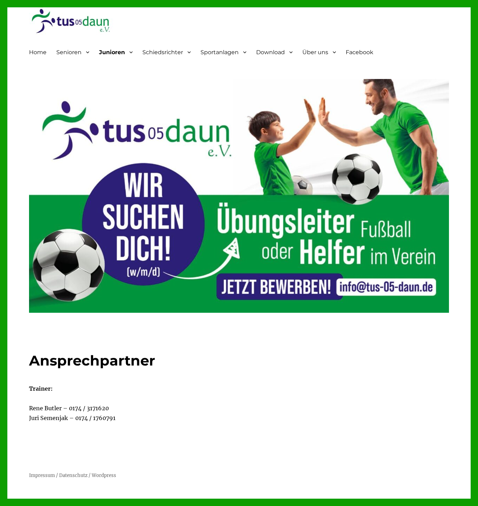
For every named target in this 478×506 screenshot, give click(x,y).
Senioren (69, 52)
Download (270, 52)
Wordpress (104, 475)
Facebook (359, 52)
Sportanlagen (220, 52)
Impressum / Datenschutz (59, 475)
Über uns (315, 52)
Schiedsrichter (162, 52)
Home (38, 52)
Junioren (112, 52)
